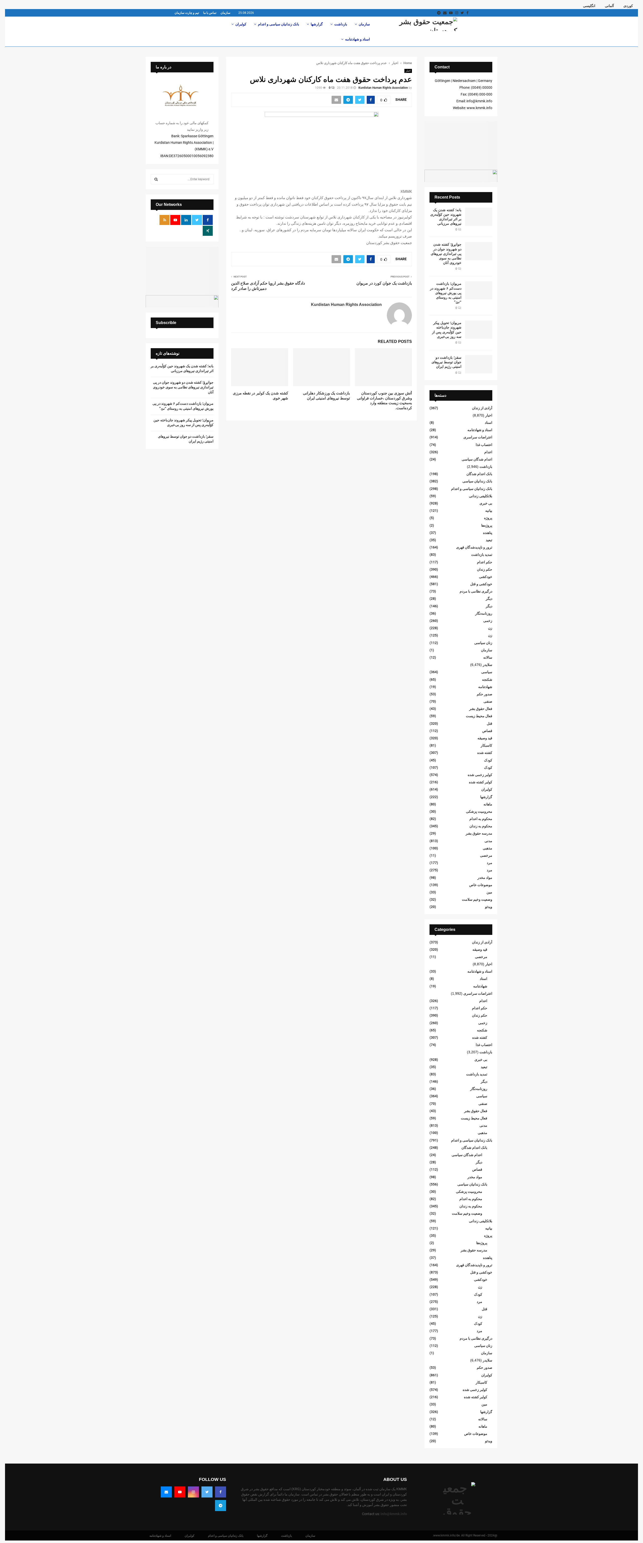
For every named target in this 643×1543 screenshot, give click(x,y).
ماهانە (488, 804)
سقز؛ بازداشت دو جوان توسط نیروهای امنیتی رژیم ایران (446, 362)
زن (490, 628)
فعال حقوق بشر (480, 709)
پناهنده (487, 533)
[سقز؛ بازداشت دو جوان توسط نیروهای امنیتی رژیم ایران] (478, 364)
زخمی (487, 621)
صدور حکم (484, 694)
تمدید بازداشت (481, 555)
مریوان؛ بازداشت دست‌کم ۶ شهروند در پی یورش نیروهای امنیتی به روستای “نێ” (445, 293)
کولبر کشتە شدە (480, 782)
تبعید (489, 540)
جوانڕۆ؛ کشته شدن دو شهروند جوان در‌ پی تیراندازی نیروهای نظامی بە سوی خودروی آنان (446, 253)
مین (489, 892)
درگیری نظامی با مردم (476, 591)
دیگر (489, 599)
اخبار (408, 70)
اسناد (488, 423)
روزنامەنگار (483, 613)
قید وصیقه (484, 738)
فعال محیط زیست (479, 716)
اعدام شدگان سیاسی (477, 459)
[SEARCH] (156, 179)
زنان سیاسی (483, 643)
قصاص (487, 731)
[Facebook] (220, 1491)
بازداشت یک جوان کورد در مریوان (384, 283)
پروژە (488, 518)
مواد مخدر (484, 878)
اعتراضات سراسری (477, 437)
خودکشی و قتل (481, 584)
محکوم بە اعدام (480, 819)
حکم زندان (484, 569)
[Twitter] (206, 1491)
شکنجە (487, 679)
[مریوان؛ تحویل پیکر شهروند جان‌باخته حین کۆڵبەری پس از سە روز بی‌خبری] (478, 330)
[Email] (166, 1491)
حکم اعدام (484, 562)
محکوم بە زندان (480, 826)
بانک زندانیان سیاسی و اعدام (278, 24)
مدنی (488, 841)
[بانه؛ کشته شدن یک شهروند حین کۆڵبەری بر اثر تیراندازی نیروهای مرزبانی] (478, 217)
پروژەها (486, 525)
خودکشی (485, 577)
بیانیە (488, 511)
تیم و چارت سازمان (187, 13)
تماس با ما (209, 13)
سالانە (487, 657)
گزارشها (317, 24)
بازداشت (340, 24)
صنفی (488, 701)
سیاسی (486, 672)
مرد (489, 863)
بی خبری (485, 503)
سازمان (225, 13)
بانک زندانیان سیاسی (477, 481)
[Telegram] (220, 1505)
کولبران (240, 24)
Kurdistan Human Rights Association (383, 87)
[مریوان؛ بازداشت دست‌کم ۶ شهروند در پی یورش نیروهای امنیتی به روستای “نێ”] (478, 290)
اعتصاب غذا (484, 445)
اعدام (488, 452)
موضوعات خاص (480, 885)
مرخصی (486, 855)
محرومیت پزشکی (479, 811)
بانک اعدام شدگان (479, 474)
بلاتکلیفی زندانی (480, 496)
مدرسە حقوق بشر (479, 833)
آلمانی (609, 6)
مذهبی (487, 848)
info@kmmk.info (394, 1514)
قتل (489, 723)
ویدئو (488, 907)
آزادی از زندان (482, 408)
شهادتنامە (485, 687)
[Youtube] (179, 1491)
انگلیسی (589, 6)
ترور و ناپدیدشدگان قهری (474, 547)
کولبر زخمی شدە (480, 775)
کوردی (628, 6)
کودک (488, 760)
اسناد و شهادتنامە (357, 39)
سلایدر (487, 665)
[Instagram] (193, 1491)
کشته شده (484, 753)
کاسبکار (486, 745)
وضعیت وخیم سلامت (477, 899)
